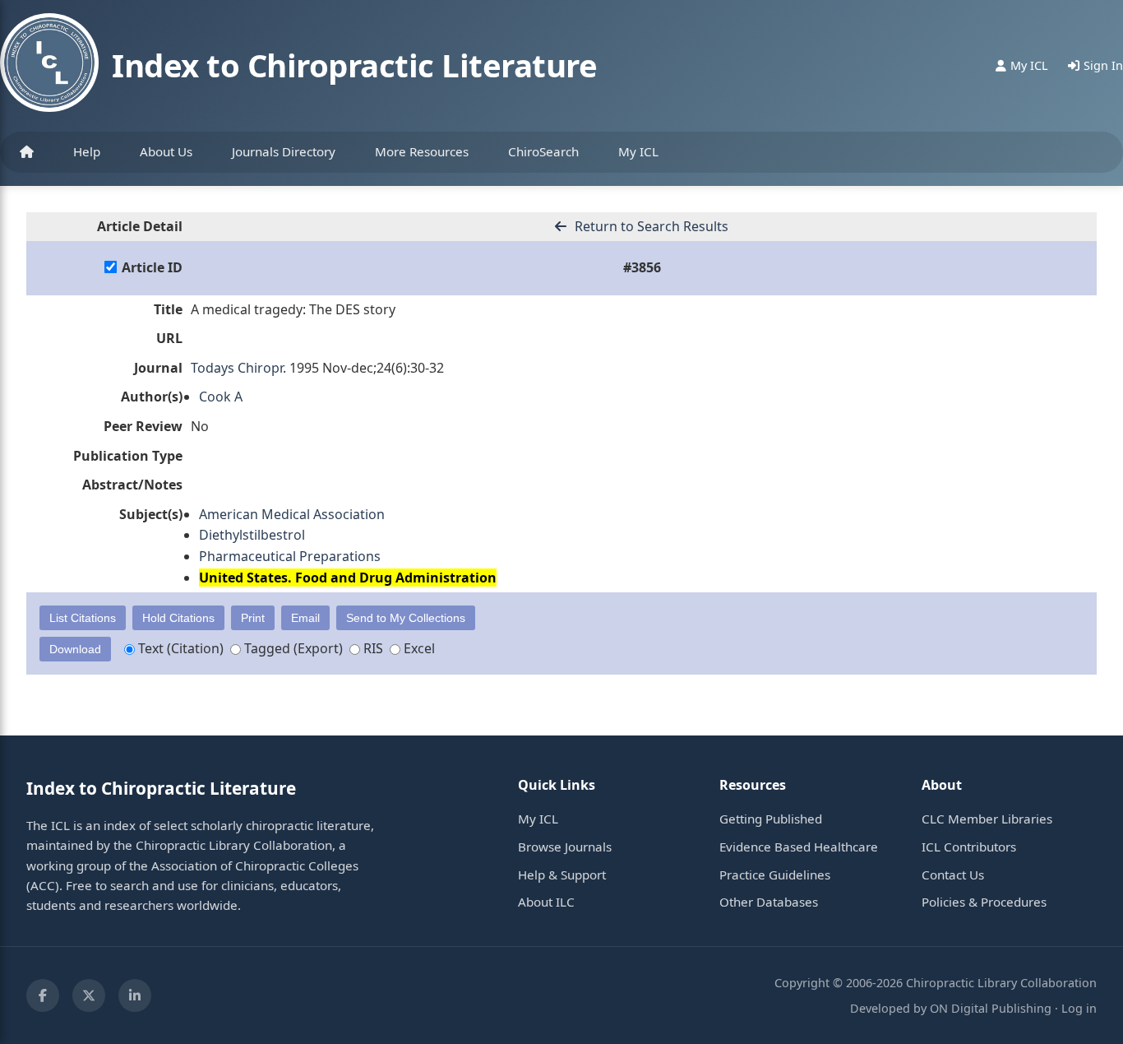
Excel (417, 648)
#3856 (642, 267)
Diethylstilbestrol (252, 535)
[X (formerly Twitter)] (88, 995)
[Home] (26, 152)
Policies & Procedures (984, 901)
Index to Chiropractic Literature (354, 65)
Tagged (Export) (292, 648)
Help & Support (562, 874)
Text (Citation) (179, 648)
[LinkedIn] (134, 995)
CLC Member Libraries (987, 818)
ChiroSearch (543, 151)
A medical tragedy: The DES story (293, 309)
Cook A (221, 396)
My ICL (638, 151)
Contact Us (953, 874)
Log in (1079, 1008)
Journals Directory (283, 151)
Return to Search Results (649, 226)
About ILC (546, 901)
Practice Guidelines (774, 874)
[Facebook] (42, 995)
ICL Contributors (969, 846)
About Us (166, 151)
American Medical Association (292, 514)
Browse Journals (565, 846)
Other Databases (768, 901)
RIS (371, 648)
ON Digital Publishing (990, 1008)
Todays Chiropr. (238, 368)
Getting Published (770, 818)
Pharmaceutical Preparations (290, 556)
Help (86, 151)
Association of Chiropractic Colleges (254, 865)
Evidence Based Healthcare (798, 846)
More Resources (422, 151)
